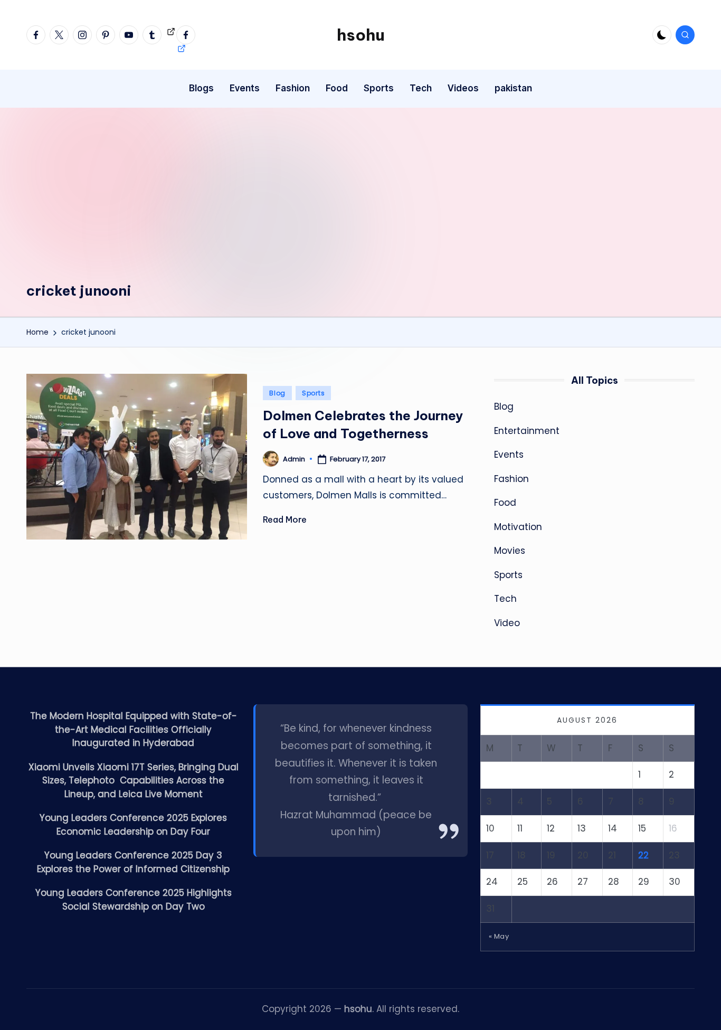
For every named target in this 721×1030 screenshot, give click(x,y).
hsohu (361, 35)
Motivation (518, 527)
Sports (313, 393)
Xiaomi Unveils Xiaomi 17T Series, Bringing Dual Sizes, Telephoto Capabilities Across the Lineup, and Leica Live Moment (134, 780)
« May (499, 936)
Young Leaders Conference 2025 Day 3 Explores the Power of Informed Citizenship (133, 862)
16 (673, 828)
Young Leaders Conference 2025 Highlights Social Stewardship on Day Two (133, 899)
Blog (277, 393)
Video (507, 623)
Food (505, 502)
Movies (509, 550)
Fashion (511, 479)
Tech (505, 598)
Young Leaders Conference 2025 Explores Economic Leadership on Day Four (133, 824)
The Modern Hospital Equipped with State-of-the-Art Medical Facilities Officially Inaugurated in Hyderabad (133, 729)
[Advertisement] (360, 202)
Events (509, 454)
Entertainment (526, 430)
